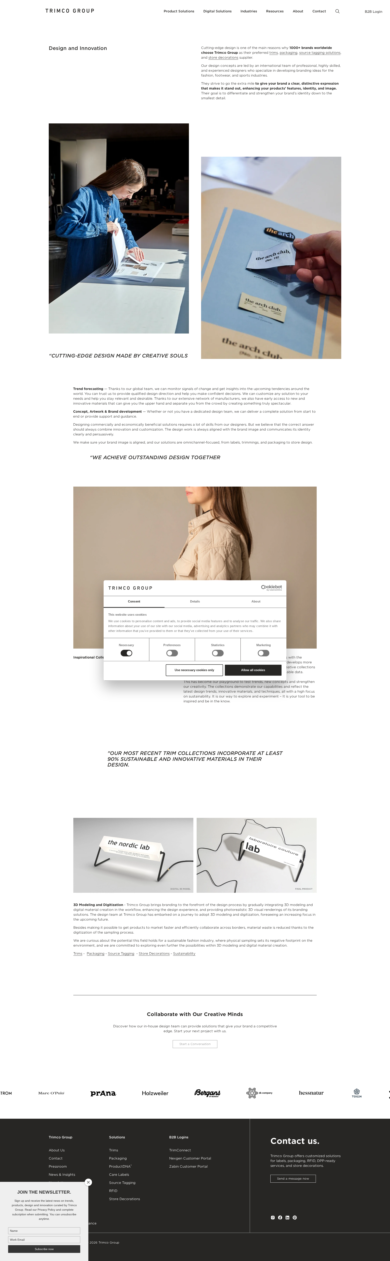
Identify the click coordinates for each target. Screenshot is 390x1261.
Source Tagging (121, 953)
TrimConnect (180, 1150)
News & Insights (62, 1175)
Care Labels (119, 1175)
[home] (70, 11)
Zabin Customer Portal (188, 1166)
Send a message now (293, 1178)
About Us (57, 1150)
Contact (56, 1158)
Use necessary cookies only (194, 670)
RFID (113, 1191)
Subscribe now (44, 1249)
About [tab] (255, 601)
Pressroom (58, 1166)
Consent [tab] (134, 601)
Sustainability (184, 953)
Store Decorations (154, 953)
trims (273, 53)
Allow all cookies (253, 670)
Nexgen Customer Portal (190, 1158)
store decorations (223, 57)
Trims (77, 953)
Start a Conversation (195, 1044)
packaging (288, 53)
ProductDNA (120, 1166)
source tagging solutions (319, 53)
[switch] (172, 653)
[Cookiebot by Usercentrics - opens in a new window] (264, 588)
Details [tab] (195, 601)
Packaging (95, 953)
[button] (178, 11)
